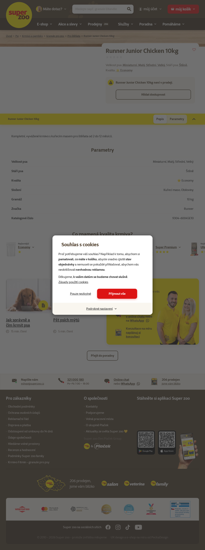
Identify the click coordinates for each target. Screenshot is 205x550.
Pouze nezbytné (80, 294)
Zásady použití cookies (73, 282)
